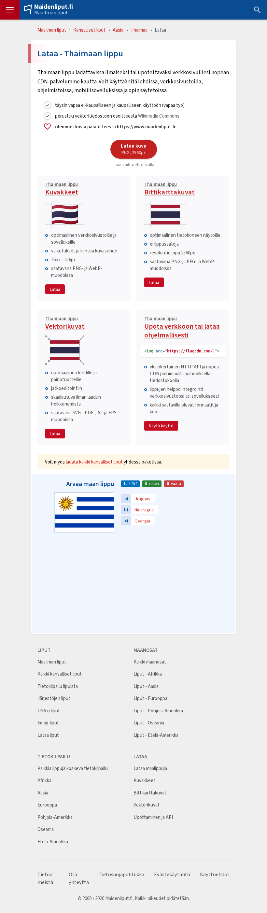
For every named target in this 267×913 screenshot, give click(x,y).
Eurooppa (47, 805)
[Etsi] (257, 10)
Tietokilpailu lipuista (57, 686)
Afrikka (44, 780)
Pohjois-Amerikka (55, 817)
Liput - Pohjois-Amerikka (158, 711)
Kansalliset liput (89, 29)
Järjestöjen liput (53, 698)
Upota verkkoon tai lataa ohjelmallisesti (182, 328)
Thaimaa (139, 29)
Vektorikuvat (65, 323)
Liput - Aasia (146, 686)
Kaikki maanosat (150, 662)
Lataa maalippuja (150, 768)
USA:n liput (48, 711)
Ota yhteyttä (79, 878)
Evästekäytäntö (172, 874)
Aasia (118, 29)
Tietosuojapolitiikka (121, 874)
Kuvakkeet (61, 189)
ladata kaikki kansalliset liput (94, 461)
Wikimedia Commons (158, 115)
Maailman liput (51, 12)
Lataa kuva (134, 149)
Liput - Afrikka (148, 674)
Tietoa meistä (45, 878)
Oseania (45, 829)
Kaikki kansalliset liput (59, 674)
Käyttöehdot (215, 874)
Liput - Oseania (149, 723)
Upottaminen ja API (153, 817)
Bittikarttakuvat (169, 189)
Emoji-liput (48, 723)
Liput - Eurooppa (150, 698)
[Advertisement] (133, 585)
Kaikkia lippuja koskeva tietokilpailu (72, 768)
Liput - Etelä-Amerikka (156, 735)
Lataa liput (48, 735)
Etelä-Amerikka (52, 842)
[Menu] (10, 10)
